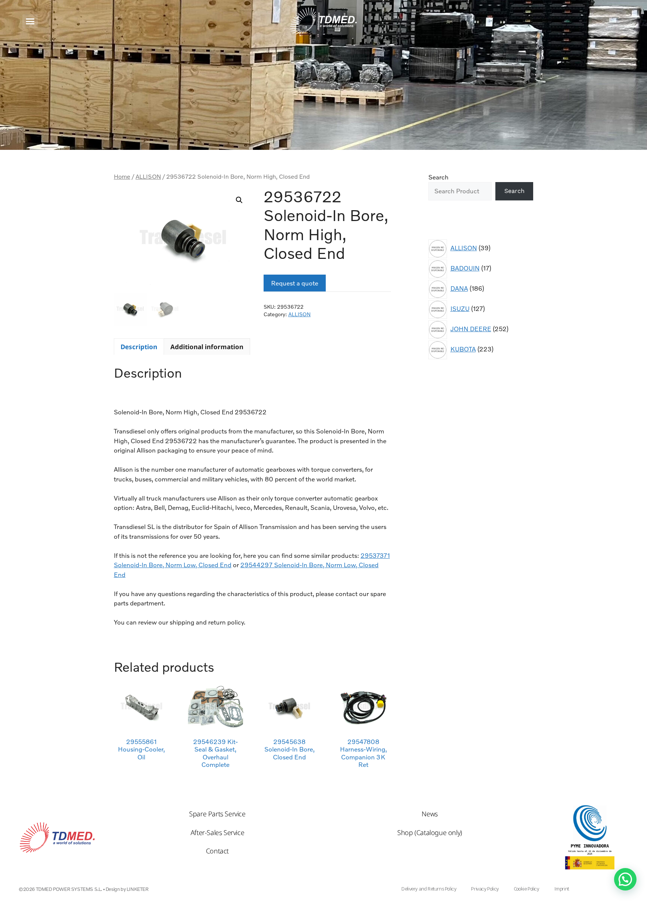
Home (122, 176)
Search (438, 177)
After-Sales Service (217, 832)
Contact (217, 850)
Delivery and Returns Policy (428, 889)
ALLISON (148, 176)
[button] (30, 21)
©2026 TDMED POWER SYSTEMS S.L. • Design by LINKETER (84, 889)
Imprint (561, 889)
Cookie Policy (526, 889)
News (429, 813)
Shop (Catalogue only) (429, 832)
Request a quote (294, 283)
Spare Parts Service (217, 813)
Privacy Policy (484, 889)
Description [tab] (139, 346)
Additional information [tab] (206, 346)
